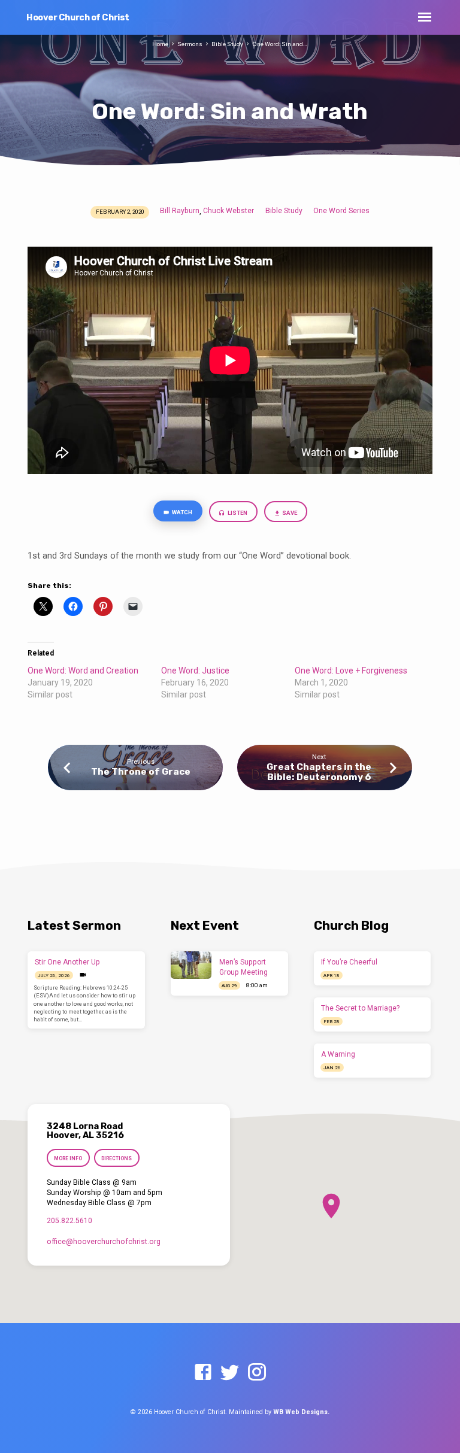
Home (160, 44)
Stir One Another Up (67, 962)
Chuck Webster (228, 211)
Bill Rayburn (179, 211)
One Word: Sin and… (279, 44)
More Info (68, 1158)
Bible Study (227, 44)
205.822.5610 (69, 1221)
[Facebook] (203, 1372)
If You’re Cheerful (349, 962)
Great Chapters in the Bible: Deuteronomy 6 (319, 772)
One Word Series (341, 211)
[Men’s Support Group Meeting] (191, 965)
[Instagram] (257, 1372)
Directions (117, 1158)
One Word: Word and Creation (83, 670)
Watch (181, 512)
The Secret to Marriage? (360, 1008)
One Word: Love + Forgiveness (351, 670)
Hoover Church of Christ (77, 18)
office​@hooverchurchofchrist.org (104, 1241)
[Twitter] (230, 1372)
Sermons (189, 44)
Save (289, 512)
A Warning (338, 1054)
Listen (236, 512)
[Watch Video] (83, 974)
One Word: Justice (195, 670)
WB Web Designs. (301, 1412)
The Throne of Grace (140, 771)
